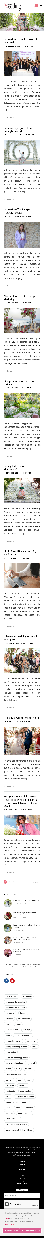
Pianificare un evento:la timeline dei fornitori (26, 926)
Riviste (22, 1176)
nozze (8, 1097)
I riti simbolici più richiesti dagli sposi (26, 900)
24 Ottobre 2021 (12, 721)
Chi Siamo (22, 1162)
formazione (29, 1069)
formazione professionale (16, 1074)
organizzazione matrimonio (17, 1102)
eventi (32, 1063)
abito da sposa (11, 996)
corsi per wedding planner (16, 1047)
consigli (26, 1030)
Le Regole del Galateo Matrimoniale (15, 468)
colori (18, 1024)
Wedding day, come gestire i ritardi (21, 717)
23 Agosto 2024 (11, 303)
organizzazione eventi (25, 1097)
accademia (27, 996)
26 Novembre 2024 (12, 46)
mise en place (25, 1091)
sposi (18, 1108)
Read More (8, 118)
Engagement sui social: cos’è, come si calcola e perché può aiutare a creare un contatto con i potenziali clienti (21, 801)
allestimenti (10, 1013)
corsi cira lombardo (23, 1035)
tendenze (29, 1108)
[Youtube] (12, 980)
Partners (22, 1167)
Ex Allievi (22, 1178)
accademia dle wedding (15, 1007)
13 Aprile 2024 (11, 558)
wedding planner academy (16, 1124)
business (9, 1019)
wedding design (24, 1113)
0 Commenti (29, 46)
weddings (28, 1130)
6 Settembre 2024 (12, 135)
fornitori (9, 1080)
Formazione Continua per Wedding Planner (17, 211)
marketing (10, 1085)
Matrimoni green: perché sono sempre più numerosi (24, 938)
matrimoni (23, 1085)
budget (23, 1013)
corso (34, 1047)
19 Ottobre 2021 (11, 810)
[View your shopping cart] (36, 5)
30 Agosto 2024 (12, 216)
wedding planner (12, 1119)
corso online (11, 1052)
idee (19, 1080)
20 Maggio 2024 (11, 473)
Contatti (22, 1170)
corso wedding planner (15, 1063)
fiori (18, 1069)
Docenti (22, 1164)
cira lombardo (24, 1019)
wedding (9, 1113)
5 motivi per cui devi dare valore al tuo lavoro (26, 950)
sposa (8, 1108)
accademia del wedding (15, 1002)
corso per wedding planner (17, 1058)
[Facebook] (6, 980)
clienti (8, 1024)
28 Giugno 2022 (11, 643)
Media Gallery (22, 1183)
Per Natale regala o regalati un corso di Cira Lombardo (24, 913)
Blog (22, 1181)
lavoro (29, 1080)
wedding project (12, 1130)
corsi (8, 1035)
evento (8, 1069)
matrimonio (10, 1091)
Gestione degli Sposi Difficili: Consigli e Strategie (18, 130)
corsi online (31, 1041)
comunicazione (12, 1030)
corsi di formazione (13, 1041)
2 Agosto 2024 (11, 388)
